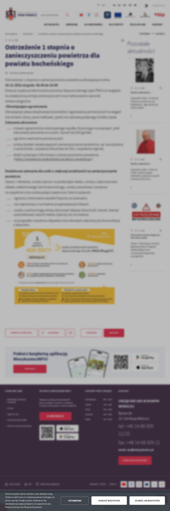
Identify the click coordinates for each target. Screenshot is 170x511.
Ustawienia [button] (74, 500)
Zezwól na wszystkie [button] (147, 500)
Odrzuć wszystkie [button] (109, 500)
